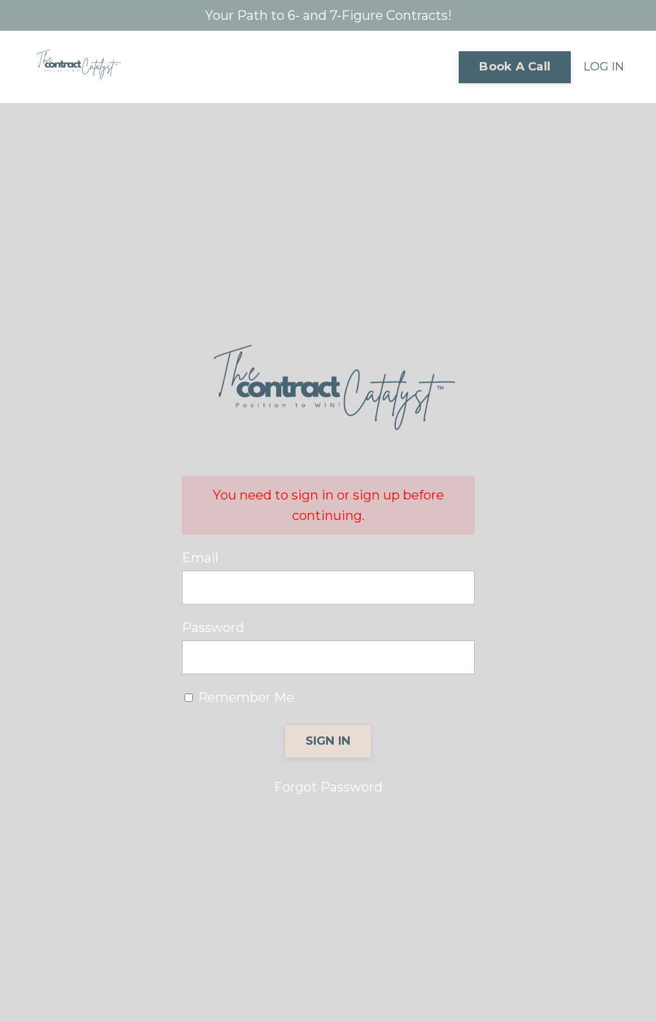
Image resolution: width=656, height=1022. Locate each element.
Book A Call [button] (514, 67)
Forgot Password (328, 787)
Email (200, 557)
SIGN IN (328, 741)
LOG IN (604, 67)
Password (213, 627)
